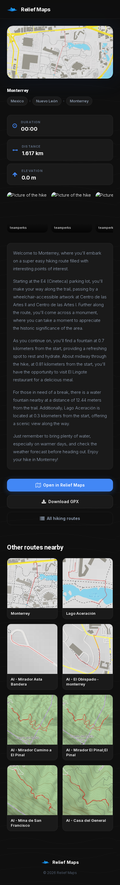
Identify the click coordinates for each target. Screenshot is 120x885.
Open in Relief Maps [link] (64, 485)
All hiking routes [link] (63, 518)
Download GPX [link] (63, 501)
